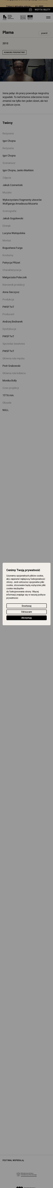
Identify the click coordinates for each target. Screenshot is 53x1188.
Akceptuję (26, 618)
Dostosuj (26, 606)
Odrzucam (26, 612)
